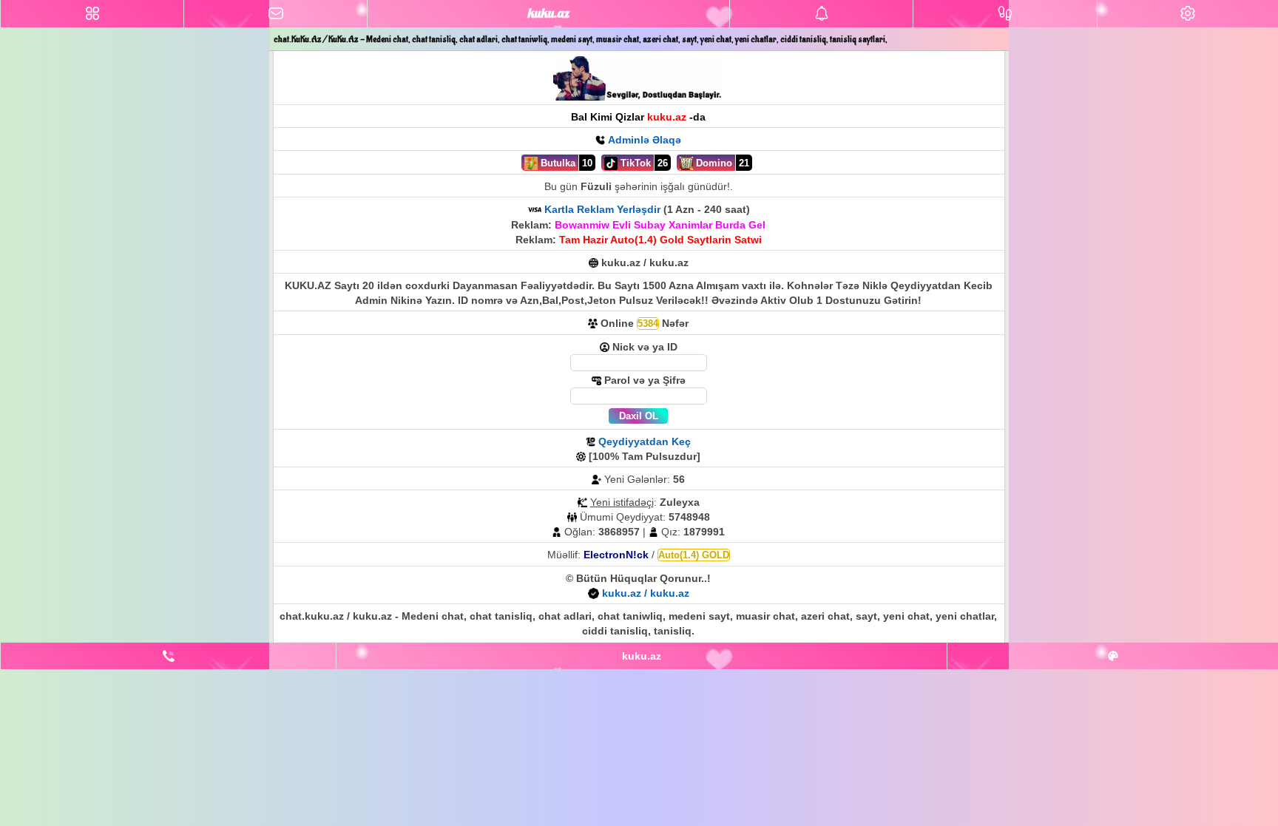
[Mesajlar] (275, 13)
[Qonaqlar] (1005, 13)
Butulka (556, 163)
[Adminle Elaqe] (168, 656)
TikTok (634, 163)
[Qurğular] (1188, 13)
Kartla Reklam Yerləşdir (602, 209)
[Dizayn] (1113, 656)
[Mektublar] (821, 13)
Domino (712, 163)
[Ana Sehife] (92, 13)
